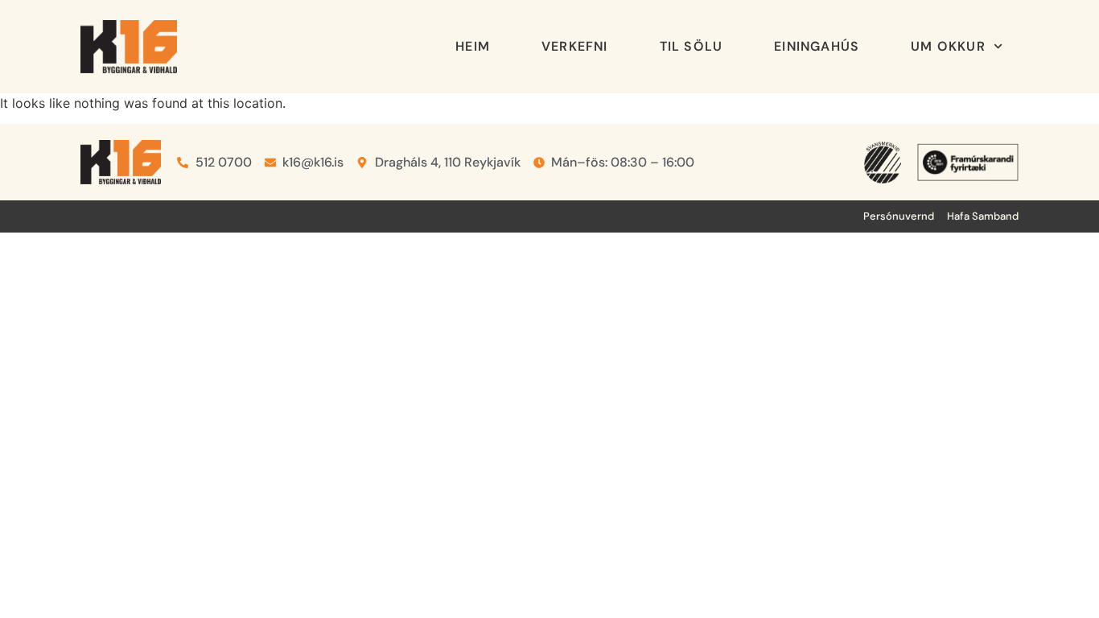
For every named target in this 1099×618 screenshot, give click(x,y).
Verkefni (574, 46)
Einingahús (816, 46)
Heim (472, 46)
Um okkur (948, 46)
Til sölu (691, 46)
